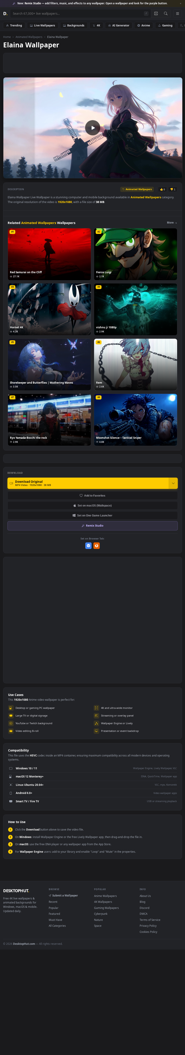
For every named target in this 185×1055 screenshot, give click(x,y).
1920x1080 (65, 202)
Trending (16, 25)
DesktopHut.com (24, 943)
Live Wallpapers (44, 25)
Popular (53, 908)
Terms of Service (150, 920)
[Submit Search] (166, 13)
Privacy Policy (148, 925)
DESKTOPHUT (16, 890)
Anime (145, 25)
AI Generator (120, 25)
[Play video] (92, 127)
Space (98, 925)
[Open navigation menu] (177, 13)
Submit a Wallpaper (65, 895)
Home (7, 37)
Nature (98, 920)
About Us (145, 896)
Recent (53, 901)
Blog (142, 901)
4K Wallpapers (103, 901)
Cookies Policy (148, 932)
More (170, 222)
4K (98, 25)
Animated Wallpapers (29, 37)
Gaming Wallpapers (106, 908)
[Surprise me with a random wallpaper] (156, 13)
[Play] (9, 174)
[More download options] (173, 483)
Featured (54, 913)
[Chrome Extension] (88, 545)
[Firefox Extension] (96, 545)
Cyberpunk (100, 913)
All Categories (57, 925)
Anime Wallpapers (105, 896)
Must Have (55, 920)
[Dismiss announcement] (180, 3)
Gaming (167, 25)
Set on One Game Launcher (94, 515)
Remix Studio (94, 525)
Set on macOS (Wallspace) (95, 505)
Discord (144, 908)
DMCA (143, 913)
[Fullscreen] (176, 174)
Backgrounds (75, 25)
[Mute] (152, 174)
